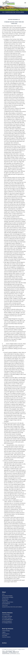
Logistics (4, 632)
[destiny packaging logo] (11, 2)
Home (3, 594)
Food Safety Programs (6, 618)
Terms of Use (5, 605)
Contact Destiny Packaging (7, 597)
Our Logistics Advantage (7, 616)
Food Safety (4, 635)
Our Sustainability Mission (7, 619)
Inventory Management (7, 621)
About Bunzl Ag (5, 598)
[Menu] (25, 2)
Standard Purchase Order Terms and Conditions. (12, 606)
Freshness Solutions (6, 637)
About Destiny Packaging (7, 595)
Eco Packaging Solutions (7, 622)
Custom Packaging (6, 614)
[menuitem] (25, 2)
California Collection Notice (7, 602)
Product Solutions (5, 633)
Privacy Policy (5, 600)
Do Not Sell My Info (6, 603)
